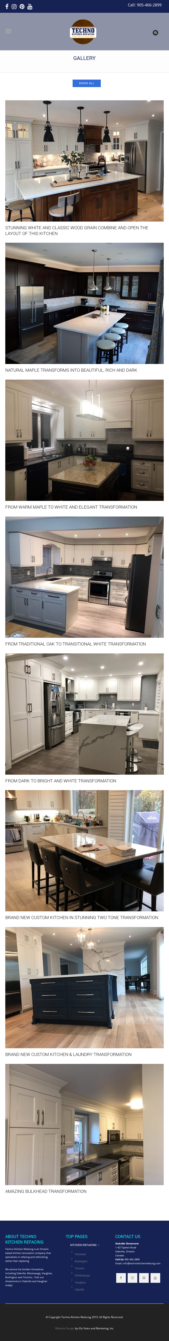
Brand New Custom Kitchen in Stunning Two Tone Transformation (81, 917)
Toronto (79, 1268)
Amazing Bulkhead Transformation (45, 1191)
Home (72, 65)
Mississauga (82, 1275)
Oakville (79, 1289)
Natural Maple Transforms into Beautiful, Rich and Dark (71, 370)
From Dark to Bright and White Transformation (60, 780)
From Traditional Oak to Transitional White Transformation (75, 644)
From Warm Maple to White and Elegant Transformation (71, 507)
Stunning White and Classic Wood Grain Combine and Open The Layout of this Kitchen (76, 230)
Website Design (64, 1328)
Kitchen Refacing (83, 1245)
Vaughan (80, 1282)
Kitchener (80, 1254)
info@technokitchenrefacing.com (141, 1263)
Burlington (81, 1261)
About (84, 65)
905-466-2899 (132, 1259)
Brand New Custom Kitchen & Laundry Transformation (68, 1054)
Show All (86, 83)
